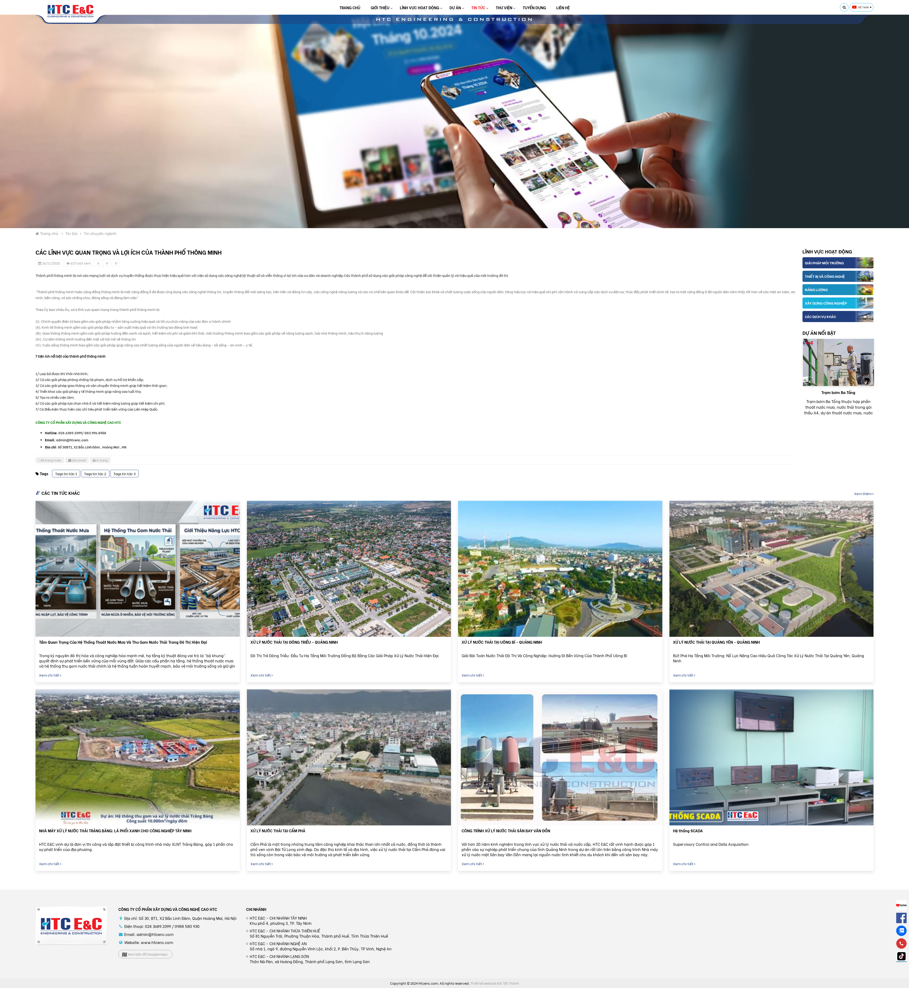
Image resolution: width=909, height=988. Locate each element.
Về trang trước (50, 460)
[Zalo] (901, 931)
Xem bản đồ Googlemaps (147, 954)
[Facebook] (901, 918)
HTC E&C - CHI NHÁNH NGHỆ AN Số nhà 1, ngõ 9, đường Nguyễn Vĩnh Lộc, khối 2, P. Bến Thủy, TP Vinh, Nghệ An (321, 946)
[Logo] (71, 11)
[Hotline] (901, 943)
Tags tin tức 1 (66, 473)
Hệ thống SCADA (688, 830)
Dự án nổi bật (819, 332)
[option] (837, 380)
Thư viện (504, 7)
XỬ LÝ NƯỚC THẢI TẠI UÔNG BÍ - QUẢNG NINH (502, 642)
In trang (102, 460)
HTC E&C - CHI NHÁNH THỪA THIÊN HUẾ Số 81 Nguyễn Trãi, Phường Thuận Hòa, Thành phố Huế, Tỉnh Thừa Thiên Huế (319, 933)
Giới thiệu (380, 7)
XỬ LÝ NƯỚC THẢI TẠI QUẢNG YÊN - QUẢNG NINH (716, 642)
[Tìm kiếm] (844, 7)
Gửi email (78, 460)
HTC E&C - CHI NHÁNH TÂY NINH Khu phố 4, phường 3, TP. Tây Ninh (281, 920)
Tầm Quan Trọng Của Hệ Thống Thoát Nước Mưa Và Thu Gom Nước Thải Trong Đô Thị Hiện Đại (123, 642)
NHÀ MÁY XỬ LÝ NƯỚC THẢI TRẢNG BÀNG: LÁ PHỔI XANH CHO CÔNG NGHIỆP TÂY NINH (115, 830)
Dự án (455, 7)
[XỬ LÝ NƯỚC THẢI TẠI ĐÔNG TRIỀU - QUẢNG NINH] (349, 569)
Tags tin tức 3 (124, 473)
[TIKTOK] (901, 956)
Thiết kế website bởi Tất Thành (494, 983)
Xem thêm (863, 493)
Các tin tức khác (60, 493)
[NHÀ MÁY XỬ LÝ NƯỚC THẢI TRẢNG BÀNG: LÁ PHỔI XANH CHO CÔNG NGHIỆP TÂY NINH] (138, 757)
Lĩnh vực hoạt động (419, 7)
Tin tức (478, 7)
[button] (809, 381)
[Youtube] (901, 905)
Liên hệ (563, 7)
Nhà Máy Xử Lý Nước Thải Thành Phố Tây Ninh (838, 395)
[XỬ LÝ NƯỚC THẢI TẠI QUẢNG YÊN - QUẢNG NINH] (771, 569)
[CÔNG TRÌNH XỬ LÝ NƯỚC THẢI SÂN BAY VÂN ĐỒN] (560, 757)
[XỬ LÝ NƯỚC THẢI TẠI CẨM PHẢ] (349, 757)
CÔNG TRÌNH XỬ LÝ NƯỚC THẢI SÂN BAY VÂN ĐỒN (506, 830)
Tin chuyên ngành (100, 233)
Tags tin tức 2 (95, 473)
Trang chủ (349, 7)
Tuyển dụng (534, 7)
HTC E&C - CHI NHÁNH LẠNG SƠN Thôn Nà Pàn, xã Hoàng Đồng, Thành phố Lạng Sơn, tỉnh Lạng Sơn (310, 959)
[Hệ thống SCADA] (771, 757)
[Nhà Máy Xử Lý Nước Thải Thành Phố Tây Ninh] (837, 362)
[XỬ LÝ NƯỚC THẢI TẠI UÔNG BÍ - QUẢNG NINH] (560, 569)
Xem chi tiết (49, 675)
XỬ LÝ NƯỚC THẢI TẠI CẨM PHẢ (277, 830)
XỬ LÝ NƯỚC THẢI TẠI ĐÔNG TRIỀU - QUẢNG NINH (294, 642)
